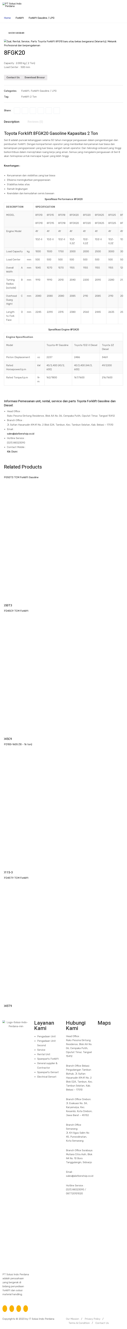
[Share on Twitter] (25, 110)
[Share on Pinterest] (57, 110)
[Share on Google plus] (49, 110)
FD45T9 (6, 1006)
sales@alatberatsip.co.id (20, 433)
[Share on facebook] (17, 110)
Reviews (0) (35, 122)
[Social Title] (4, 1308)
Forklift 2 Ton (29, 96)
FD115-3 (7, 872)
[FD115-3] (63, 804)
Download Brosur (35, 77)
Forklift (20, 17)
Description (11, 122)
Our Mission (72, 1318)
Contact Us (13, 77)
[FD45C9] (63, 671)
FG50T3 (6, 605)
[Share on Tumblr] (41, 110)
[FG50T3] (63, 537)
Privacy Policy (92, 1318)
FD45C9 (6, 739)
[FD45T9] (63, 938)
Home (7, 17)
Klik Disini (12, 451)
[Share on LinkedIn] (33, 110)
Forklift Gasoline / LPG (41, 17)
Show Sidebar (16, 32)
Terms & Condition (79, 1323)
